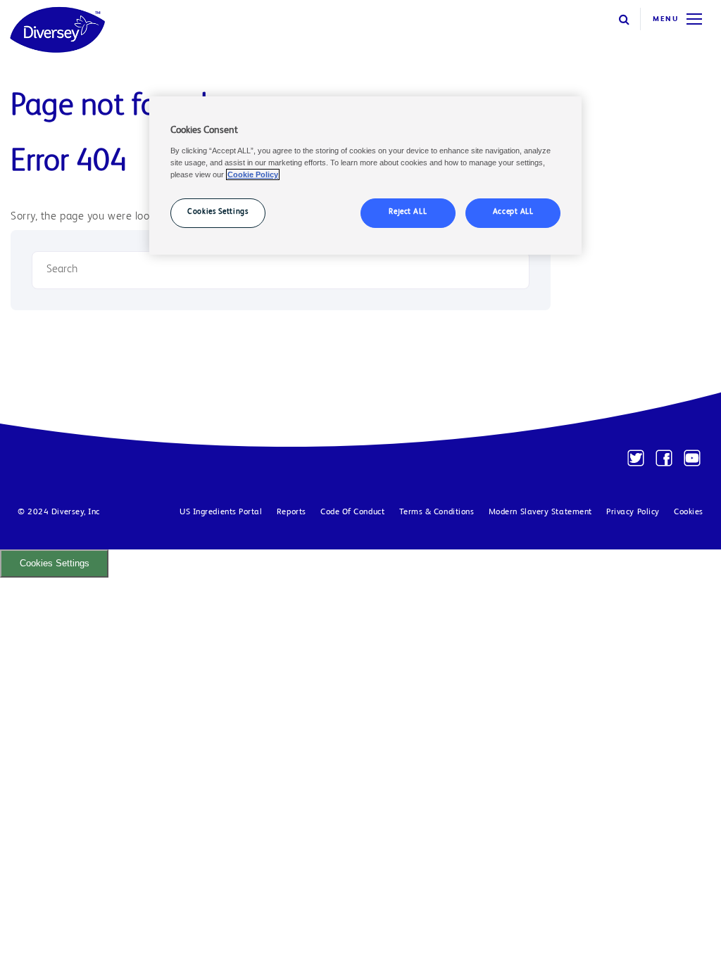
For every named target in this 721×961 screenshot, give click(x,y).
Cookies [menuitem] (688, 512)
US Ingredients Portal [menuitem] (221, 512)
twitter (635, 458)
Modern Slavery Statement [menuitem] (540, 512)
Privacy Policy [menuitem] (633, 512)
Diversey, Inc (75, 512)
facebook (664, 458)
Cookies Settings (54, 563)
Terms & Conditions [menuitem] (437, 512)
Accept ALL (513, 212)
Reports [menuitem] (291, 512)
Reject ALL (408, 212)
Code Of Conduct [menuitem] (352, 512)
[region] (365, 175)
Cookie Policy (252, 174)
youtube (692, 458)
